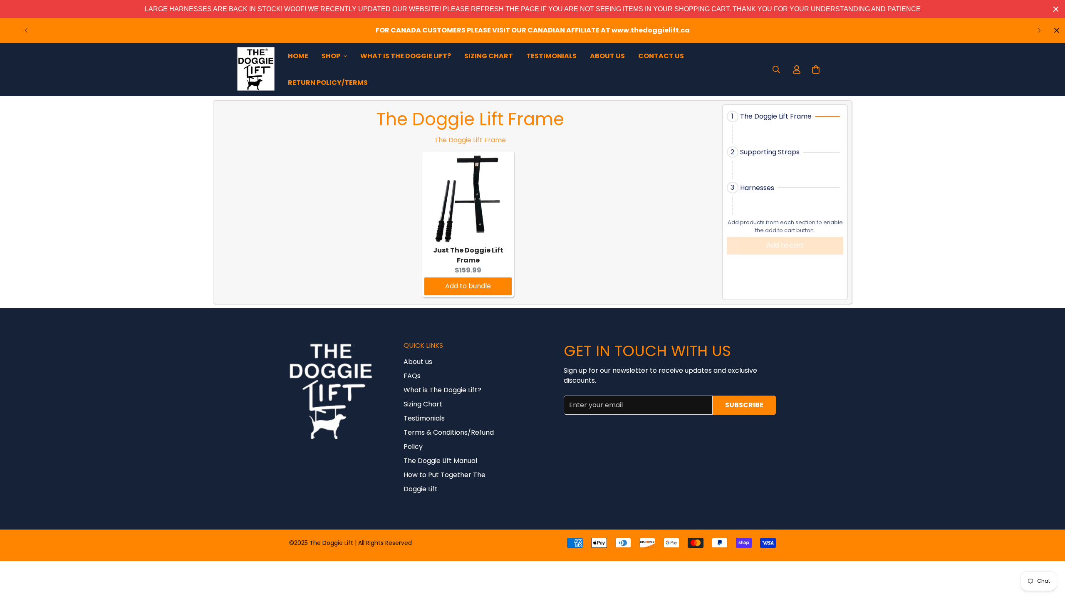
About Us (607, 56)
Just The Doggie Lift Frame (468, 255)
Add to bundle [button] (468, 286)
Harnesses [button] (757, 188)
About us (418, 361)
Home (298, 56)
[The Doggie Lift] (256, 69)
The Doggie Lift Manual (440, 460)
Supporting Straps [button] (770, 152)
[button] (785, 116)
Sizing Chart (488, 56)
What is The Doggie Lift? (405, 56)
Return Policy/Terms (328, 82)
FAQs (412, 376)
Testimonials (551, 56)
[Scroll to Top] (1048, 553)
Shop (331, 56)
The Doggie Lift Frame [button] (776, 116)
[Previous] (26, 30)
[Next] (1039, 30)
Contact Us (661, 56)
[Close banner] (1056, 9)
